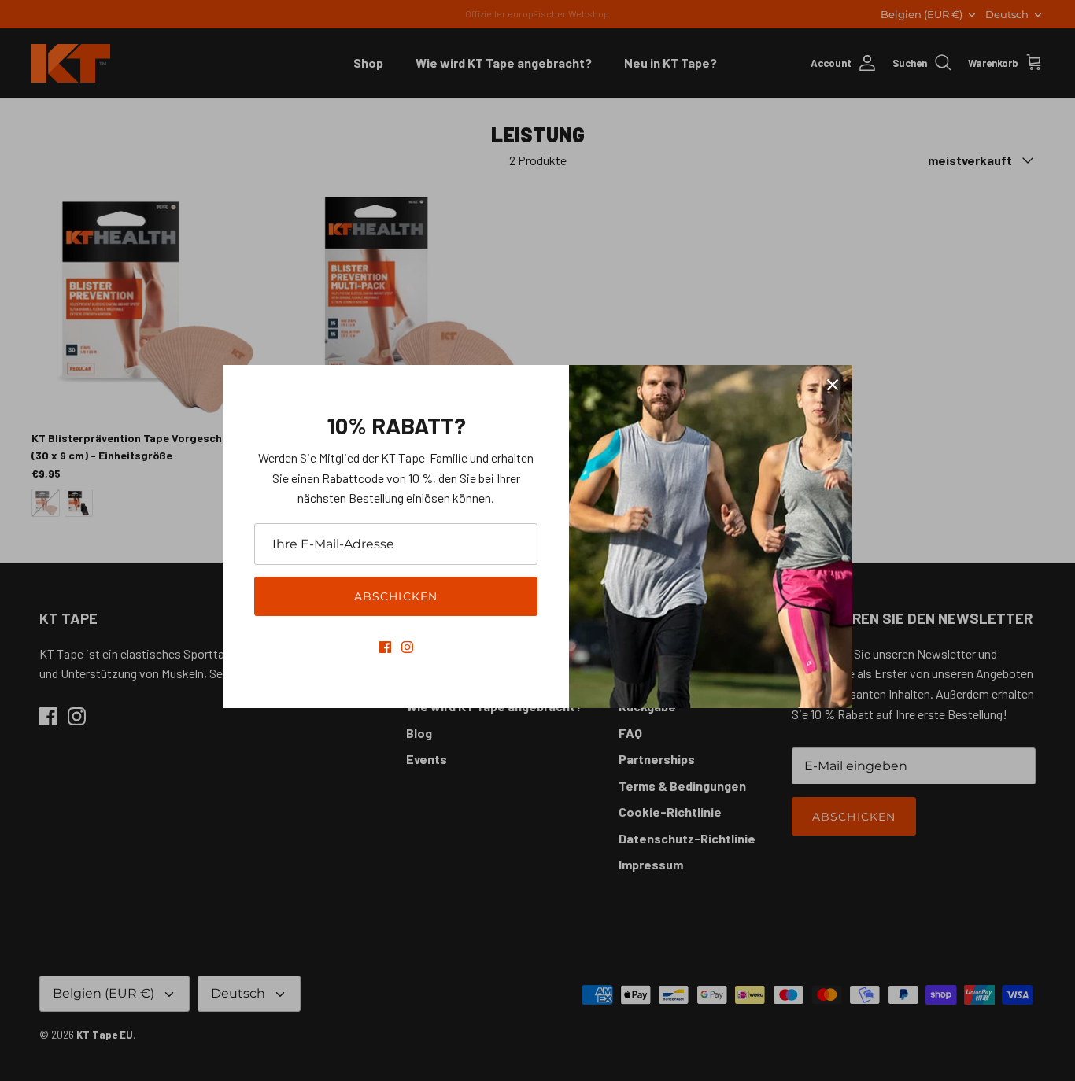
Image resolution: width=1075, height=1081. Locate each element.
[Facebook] (385, 647)
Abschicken (396, 596)
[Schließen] (832, 384)
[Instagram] (407, 647)
